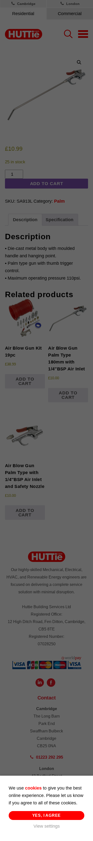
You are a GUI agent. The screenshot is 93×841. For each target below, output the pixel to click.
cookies (33, 788)
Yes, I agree (46, 815)
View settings (46, 826)
